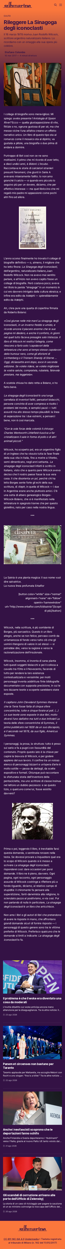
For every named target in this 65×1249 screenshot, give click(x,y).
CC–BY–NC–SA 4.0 (14, 1239)
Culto (7, 16)
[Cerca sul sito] (55, 4)
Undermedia (32, 1239)
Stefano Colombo (15, 52)
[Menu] (60, 4)
